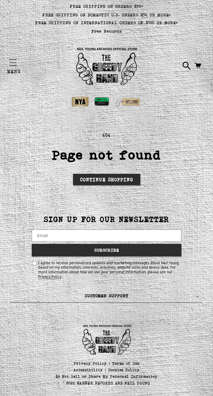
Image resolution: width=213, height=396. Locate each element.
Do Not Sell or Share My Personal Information (107, 376)
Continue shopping (106, 179)
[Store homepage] (106, 339)
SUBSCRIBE (106, 250)
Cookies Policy (123, 370)
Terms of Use (125, 363)
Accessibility (88, 370)
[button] (13, 62)
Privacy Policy (49, 276)
